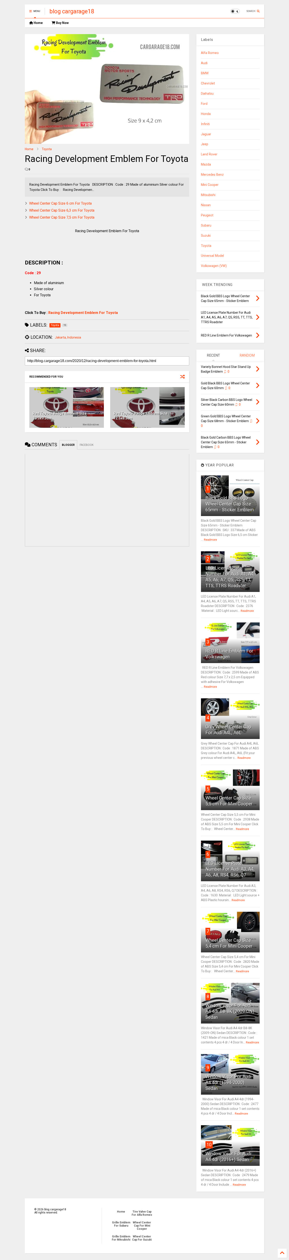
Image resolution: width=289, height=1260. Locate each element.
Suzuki (206, 236)
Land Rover (209, 154)
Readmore (210, 539)
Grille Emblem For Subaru (121, 1224)
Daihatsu (207, 94)
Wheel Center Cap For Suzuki (142, 1238)
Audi (204, 63)
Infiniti (205, 124)
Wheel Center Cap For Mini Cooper (142, 1225)
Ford (204, 104)
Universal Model (212, 256)
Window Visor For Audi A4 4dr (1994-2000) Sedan (228, 1082)
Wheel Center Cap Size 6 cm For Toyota (60, 203)
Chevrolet (208, 83)
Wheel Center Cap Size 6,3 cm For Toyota (61, 210)
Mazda (206, 164)
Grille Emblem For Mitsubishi (121, 1238)
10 (209, 1144)
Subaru (206, 225)
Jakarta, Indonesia (68, 337)
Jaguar (206, 134)
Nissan (206, 205)
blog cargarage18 (71, 11)
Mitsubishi (208, 195)
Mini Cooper (210, 185)
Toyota (47, 149)
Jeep (204, 144)
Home (38, 23)
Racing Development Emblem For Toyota (83, 313)
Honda (206, 114)
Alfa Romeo (210, 53)
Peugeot (207, 215)
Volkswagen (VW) (214, 266)
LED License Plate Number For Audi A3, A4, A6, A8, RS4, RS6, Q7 (229, 869)
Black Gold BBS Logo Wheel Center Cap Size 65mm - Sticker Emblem (229, 503)
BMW (205, 73)
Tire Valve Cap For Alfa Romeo (142, 1213)
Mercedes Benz (212, 175)
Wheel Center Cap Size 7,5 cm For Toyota (61, 217)
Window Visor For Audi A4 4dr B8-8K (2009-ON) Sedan (229, 1011)
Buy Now (62, 23)
